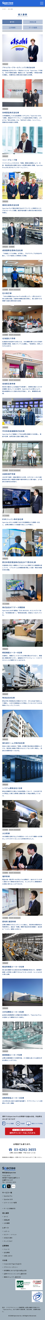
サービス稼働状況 (9, 1208)
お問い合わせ (8, 1256)
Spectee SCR (8, 1199)
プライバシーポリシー (11, 1267)
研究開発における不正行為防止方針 (15, 1270)
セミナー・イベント (10, 1234)
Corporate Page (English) (13, 1264)
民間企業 (33, 22)
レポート (7, 1231)
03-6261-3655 (25, 1150)
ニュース (7, 1249)
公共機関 (12, 27)
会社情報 (7, 1252)
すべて (12, 22)
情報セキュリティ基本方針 (12, 1277)
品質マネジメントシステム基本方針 (15, 1274)
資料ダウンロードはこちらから (22, 1131)
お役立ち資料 (8, 1238)
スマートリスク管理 (10, 1202)
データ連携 (33, 27)
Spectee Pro (8, 1196)
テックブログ (8, 1241)
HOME (4, 9)
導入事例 (5, 1213)
